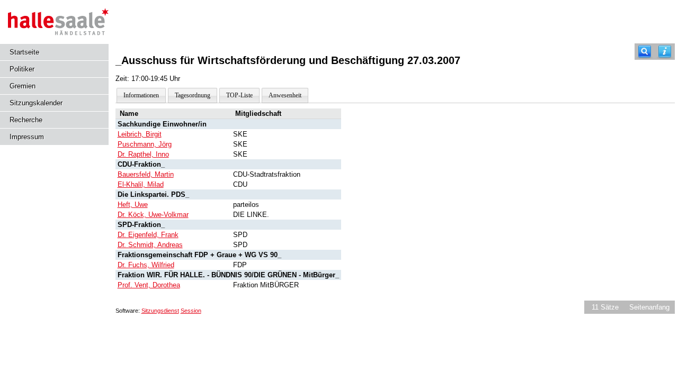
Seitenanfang (649, 307)
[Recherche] (645, 51)
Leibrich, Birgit (140, 134)
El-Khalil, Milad (141, 184)
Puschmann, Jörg (145, 144)
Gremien (22, 86)
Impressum (27, 137)
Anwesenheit (285, 95)
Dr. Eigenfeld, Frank (148, 235)
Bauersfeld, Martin (146, 174)
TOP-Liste (239, 95)
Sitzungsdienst (160, 310)
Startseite (24, 52)
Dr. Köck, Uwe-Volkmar (153, 215)
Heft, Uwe (133, 204)
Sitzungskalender (36, 103)
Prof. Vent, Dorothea (149, 285)
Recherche (26, 120)
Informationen (141, 95)
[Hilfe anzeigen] (665, 51)
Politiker (22, 69)
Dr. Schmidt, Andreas (150, 245)
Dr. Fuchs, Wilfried (146, 265)
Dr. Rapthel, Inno (143, 154)
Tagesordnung (192, 95)
